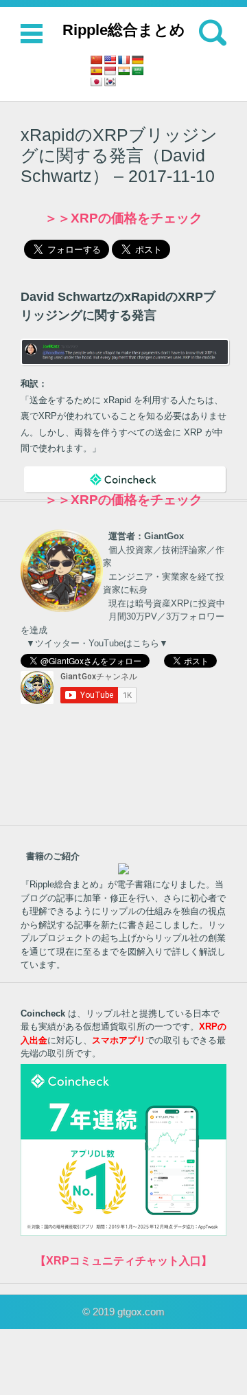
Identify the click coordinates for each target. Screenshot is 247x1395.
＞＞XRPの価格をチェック (123, 218)
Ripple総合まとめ (123, 29)
